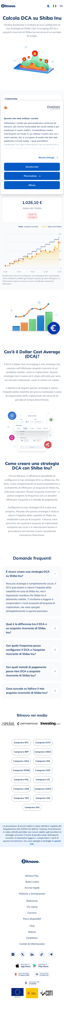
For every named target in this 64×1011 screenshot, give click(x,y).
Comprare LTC (43, 779)
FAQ (32, 925)
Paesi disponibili (32, 918)
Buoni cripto (32, 881)
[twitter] (22, 954)
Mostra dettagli (46, 157)
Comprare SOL (42, 761)
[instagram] (13, 954)
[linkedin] (32, 954)
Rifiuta (32, 185)
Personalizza (30, 176)
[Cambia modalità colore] (48, 6)
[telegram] (51, 954)
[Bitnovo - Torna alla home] (8, 6)
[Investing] (44, 723)
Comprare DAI (32, 807)
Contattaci (32, 937)
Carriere (32, 912)
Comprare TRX (21, 798)
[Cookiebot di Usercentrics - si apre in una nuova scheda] (47, 108)
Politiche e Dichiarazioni (32, 893)
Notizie (32, 931)
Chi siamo (32, 906)
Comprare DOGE (21, 770)
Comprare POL (21, 779)
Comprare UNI (43, 798)
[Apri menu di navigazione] (60, 6)
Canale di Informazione (32, 943)
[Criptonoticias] (21, 723)
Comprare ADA (21, 761)
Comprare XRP (21, 751)
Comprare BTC (21, 742)
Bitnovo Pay (32, 875)
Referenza (32, 900)
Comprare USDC (43, 751)
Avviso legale (32, 887)
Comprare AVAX (43, 788)
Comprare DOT (43, 770)
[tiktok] (41, 954)
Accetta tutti (32, 167)
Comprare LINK (21, 788)
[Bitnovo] (30, 861)
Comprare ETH (42, 742)
